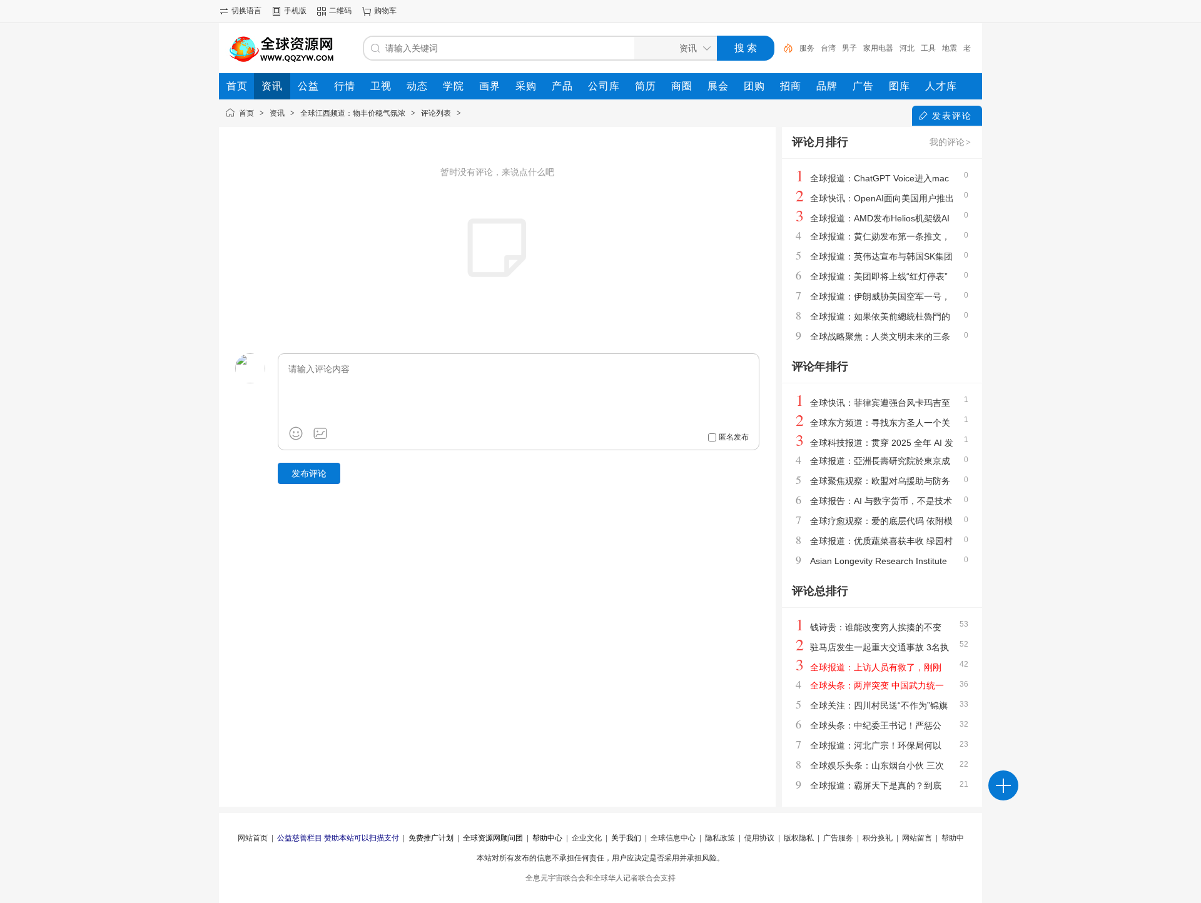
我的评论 (950, 142)
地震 (949, 48)
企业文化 (587, 838)
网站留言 (917, 838)
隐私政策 (720, 838)
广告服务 (838, 838)
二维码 (340, 10)
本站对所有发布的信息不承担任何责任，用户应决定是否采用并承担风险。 (600, 858)
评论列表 (436, 113)
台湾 (828, 48)
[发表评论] (1003, 785)
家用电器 (878, 48)
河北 (907, 48)
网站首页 (253, 838)
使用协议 (759, 838)
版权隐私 (799, 838)
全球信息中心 (673, 838)
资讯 (277, 113)
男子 (849, 48)
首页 (246, 113)
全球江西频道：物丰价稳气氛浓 (352, 113)
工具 (928, 48)
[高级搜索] (783, 48)
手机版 (295, 10)
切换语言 (246, 10)
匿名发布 (734, 437)
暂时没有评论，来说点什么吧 (497, 172)
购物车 (385, 10)
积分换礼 (878, 838)
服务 (806, 48)
